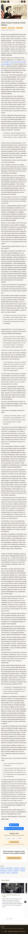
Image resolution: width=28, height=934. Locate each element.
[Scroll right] (25, 902)
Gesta (3, 926)
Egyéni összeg (14, 842)
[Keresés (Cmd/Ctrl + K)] (19, 2)
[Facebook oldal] (5, 931)
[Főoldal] (4, 1)
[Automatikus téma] (22, 2)
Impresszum (22, 931)
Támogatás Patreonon (14, 858)
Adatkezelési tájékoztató (13, 931)
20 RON (8, 838)
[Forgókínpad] (2, 931)
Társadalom (19, 27)
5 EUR (13, 838)
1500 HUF (19, 838)
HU (24, 1)
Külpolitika (11, 27)
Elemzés (4, 27)
